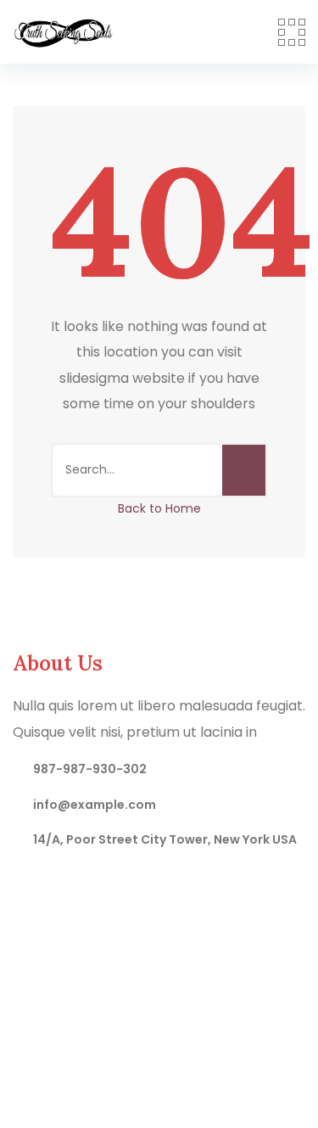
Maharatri (220, 1037)
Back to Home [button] (159, 508)
